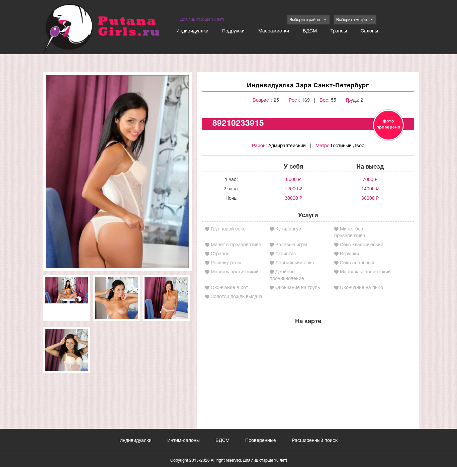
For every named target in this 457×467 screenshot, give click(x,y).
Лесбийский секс (294, 263)
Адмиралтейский (287, 146)
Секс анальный (357, 263)
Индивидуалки (192, 31)
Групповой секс (228, 229)
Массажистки (273, 31)
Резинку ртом (226, 263)
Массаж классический (365, 272)
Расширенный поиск (315, 441)
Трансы (339, 31)
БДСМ (310, 31)
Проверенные (260, 441)
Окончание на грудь (297, 288)
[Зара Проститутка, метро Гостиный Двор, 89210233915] (117, 172)
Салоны (369, 31)
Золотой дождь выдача (236, 297)
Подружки (233, 31)
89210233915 (238, 123)
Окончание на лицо (361, 288)
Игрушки (349, 254)
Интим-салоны (183, 441)
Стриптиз (285, 254)
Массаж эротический (235, 272)
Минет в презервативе (236, 245)
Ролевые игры (291, 245)
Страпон (220, 254)
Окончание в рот (229, 288)
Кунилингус (288, 229)
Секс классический (361, 245)
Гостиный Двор (347, 146)
